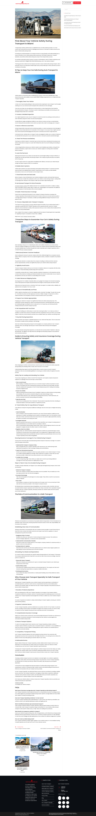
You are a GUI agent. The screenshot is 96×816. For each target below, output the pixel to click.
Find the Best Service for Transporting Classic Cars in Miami (41, 753)
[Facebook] (59, 798)
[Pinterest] (67, 802)
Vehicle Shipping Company (47, 791)
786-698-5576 (68, 2)
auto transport (39, 95)
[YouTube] (67, 806)
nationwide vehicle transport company (29, 59)
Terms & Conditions (30, 813)
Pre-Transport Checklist (47, 802)
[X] (67, 798)
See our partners (45, 793)
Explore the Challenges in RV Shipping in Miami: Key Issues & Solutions (22, 748)
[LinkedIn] (63, 798)
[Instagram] (59, 802)
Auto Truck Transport (46, 783)
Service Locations (45, 805)
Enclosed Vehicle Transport (48, 786)
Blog (43, 798)
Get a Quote (77, 2)
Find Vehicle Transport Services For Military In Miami (22, 769)
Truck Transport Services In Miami (27, 216)
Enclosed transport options (21, 186)
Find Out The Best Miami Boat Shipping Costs (72, 25)
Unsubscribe (17, 813)
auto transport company (28, 204)
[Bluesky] (63, 806)
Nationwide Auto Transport (48, 788)
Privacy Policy (45, 795)
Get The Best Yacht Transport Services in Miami (72, 27)
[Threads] (63, 802)
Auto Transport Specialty (26, 249)
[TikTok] (59, 806)
